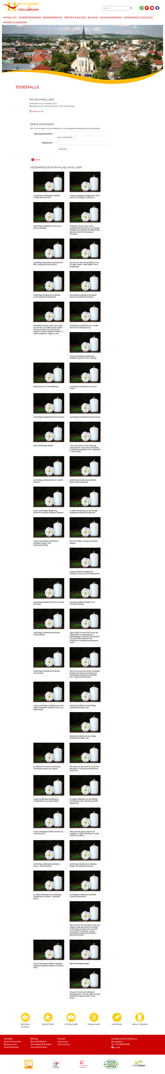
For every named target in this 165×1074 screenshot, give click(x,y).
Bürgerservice (10, 1044)
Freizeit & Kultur (11, 1047)
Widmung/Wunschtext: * (43, 134)
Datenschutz (64, 1044)
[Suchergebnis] (131, 8)
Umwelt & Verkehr (39, 1047)
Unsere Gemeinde (12, 1041)
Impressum (63, 1041)
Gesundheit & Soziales (41, 1044)
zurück (37, 160)
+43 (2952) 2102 (122, 1044)
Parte (34, 111)
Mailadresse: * (47, 143)
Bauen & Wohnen (39, 1041)
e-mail (117, 1047)
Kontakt (61, 1038)
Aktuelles (8, 1038)
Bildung (34, 1038)
